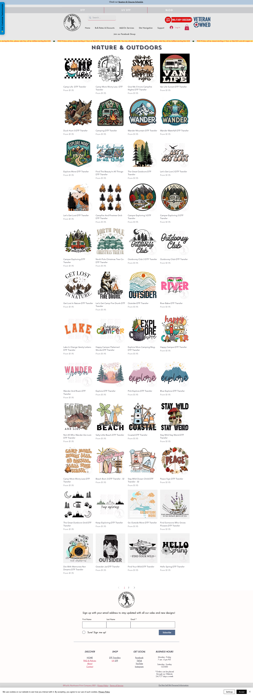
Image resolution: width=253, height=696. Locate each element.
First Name (86, 619)
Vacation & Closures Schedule (130, 2)
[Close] (249, 692)
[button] (146, 27)
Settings (229, 691)
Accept (241, 691)
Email (133, 619)
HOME (90, 657)
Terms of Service (116, 685)
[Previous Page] (118, 587)
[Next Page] (134, 587)
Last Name (111, 619)
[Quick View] (78, 68)
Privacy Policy (103, 685)
